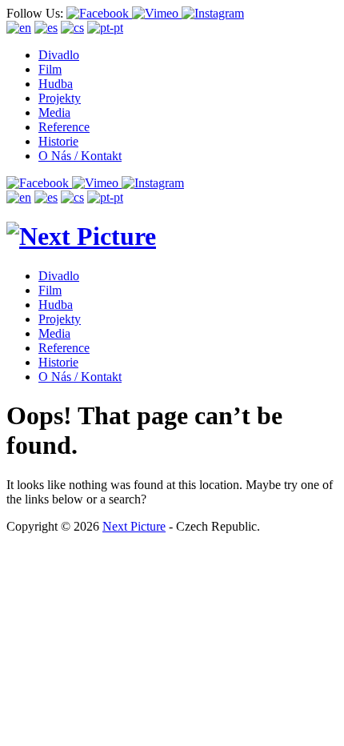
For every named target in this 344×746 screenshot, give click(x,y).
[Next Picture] (81, 236)
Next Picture (134, 526)
